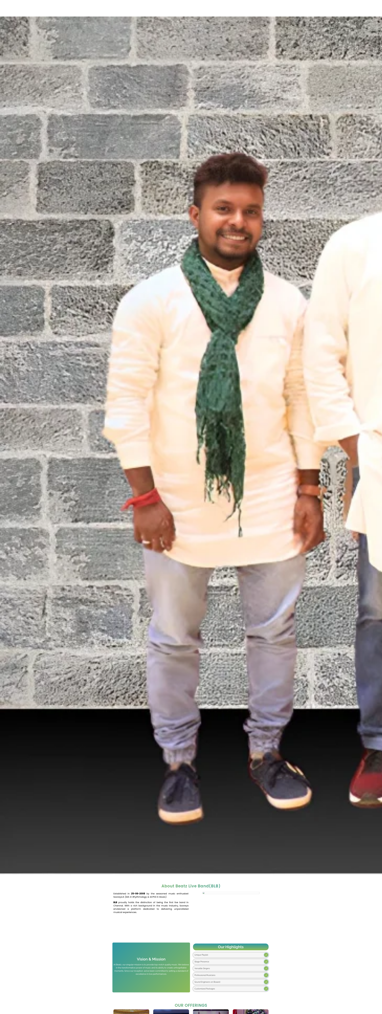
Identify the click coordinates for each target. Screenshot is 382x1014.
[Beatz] (118, 11)
